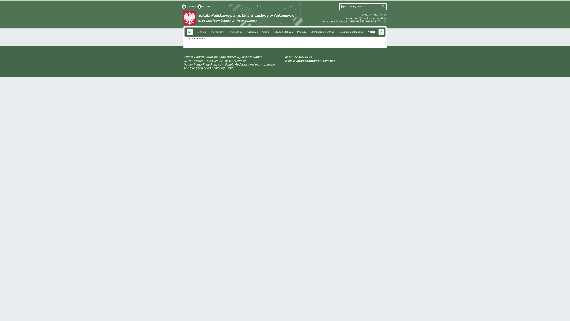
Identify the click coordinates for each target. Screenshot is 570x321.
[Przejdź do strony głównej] (190, 31)
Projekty (301, 32)
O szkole (201, 32)
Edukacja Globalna (283, 32)
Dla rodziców (217, 32)
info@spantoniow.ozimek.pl (371, 18)
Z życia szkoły (236, 32)
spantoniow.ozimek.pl (196, 38)
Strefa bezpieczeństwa (322, 32)
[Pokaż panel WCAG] (381, 31)
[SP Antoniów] (189, 18)
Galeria (265, 32)
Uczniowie (252, 32)
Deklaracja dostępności (351, 32)
